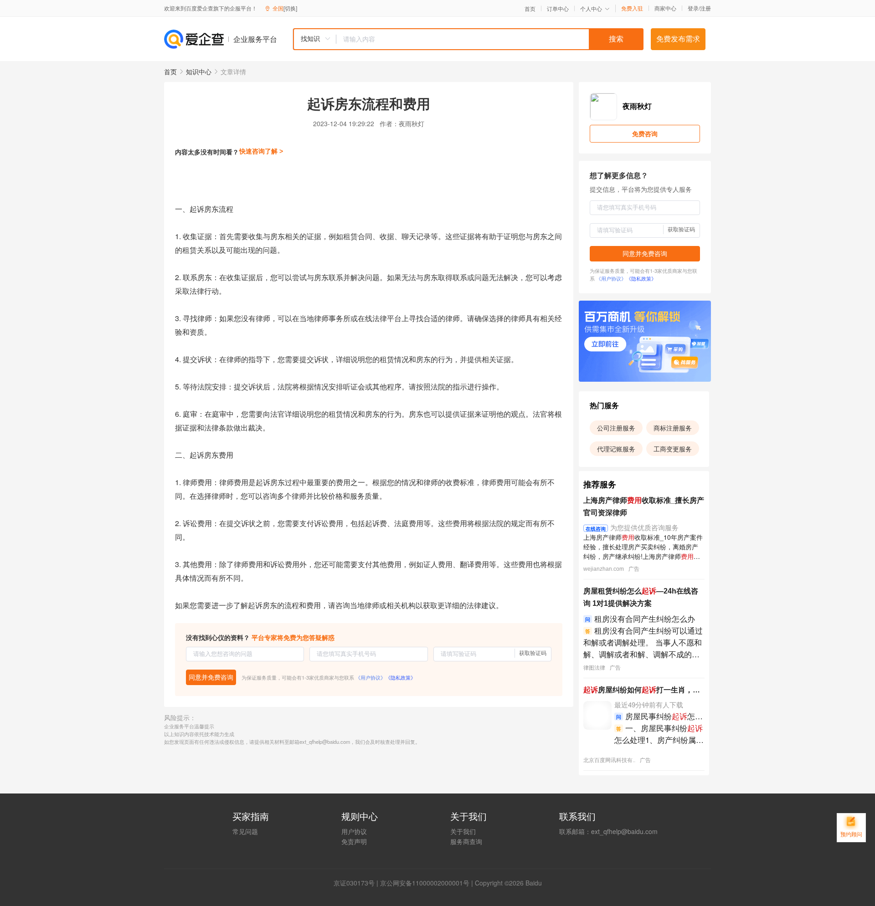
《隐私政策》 (401, 677)
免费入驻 (632, 8)
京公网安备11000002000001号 (424, 882)
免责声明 (354, 841)
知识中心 (198, 71)
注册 (705, 8)
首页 (530, 8)
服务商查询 (466, 841)
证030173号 (357, 882)
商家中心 (665, 8)
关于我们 (463, 831)
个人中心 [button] (591, 8)
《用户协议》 (370, 677)
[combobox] (468, 39)
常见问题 (245, 831)
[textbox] (489, 39)
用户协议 (354, 831)
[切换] (290, 8)
